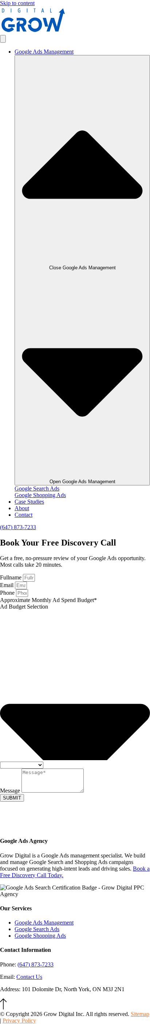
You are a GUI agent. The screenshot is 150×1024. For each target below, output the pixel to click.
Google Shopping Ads (40, 495)
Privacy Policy (19, 1020)
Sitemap (140, 1014)
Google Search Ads (37, 488)
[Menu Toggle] (3, 39)
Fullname (11, 577)
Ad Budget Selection (24, 606)
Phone (8, 593)
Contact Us (29, 977)
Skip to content (17, 3)
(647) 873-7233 (35, 964)
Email (7, 585)
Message (10, 790)
